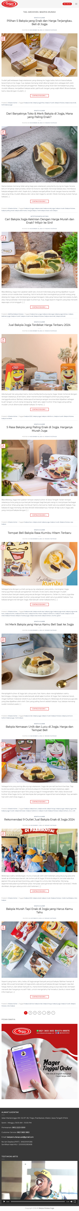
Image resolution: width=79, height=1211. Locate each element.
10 (48, 1013)
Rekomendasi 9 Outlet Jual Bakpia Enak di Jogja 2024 (39, 819)
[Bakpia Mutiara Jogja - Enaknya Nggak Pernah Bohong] (10, 3)
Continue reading (39, 95)
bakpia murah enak (27, 316)
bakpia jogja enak (59, 611)
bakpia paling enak (8, 210)
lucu (70, 811)
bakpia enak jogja (49, 208)
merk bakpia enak (43, 210)
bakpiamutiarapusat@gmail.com (20, 1137)
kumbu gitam (56, 615)
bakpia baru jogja (36, 314)
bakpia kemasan (20, 811)
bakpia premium (67, 716)
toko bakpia (53, 210)
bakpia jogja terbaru (61, 314)
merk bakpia (19, 718)
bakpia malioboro (47, 416)
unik (74, 811)
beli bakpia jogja (7, 105)
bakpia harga (51, 808)
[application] (39, 1182)
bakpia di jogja (29, 208)
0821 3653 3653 (23, 1132)
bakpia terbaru (46, 615)
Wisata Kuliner (39, 17)
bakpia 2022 (28, 416)
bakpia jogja (37, 416)
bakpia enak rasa (38, 611)
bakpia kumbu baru (21, 613)
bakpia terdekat (7, 418)
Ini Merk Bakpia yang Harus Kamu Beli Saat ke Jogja (39, 624)
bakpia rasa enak (70, 103)
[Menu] (76, 3)
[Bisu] (71, 1202)
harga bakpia (32, 210)
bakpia (26, 808)
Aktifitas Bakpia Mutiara (39, 216)
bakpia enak (28, 103)
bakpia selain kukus (21, 210)
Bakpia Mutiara (59, 103)
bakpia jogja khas (38, 103)
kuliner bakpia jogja (8, 718)
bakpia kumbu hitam (35, 613)
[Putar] (4, 1202)
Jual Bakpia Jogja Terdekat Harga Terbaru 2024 (40, 324)
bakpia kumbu (10, 613)
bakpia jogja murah (8, 811)
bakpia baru (28, 522)
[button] (39, 1182)
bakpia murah (49, 103)
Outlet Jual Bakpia (68, 898)
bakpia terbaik (60, 316)
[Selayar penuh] (75, 1202)
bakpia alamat (29, 1004)
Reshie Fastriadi (51, 30)
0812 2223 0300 (18, 1127)
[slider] (38, 1201)
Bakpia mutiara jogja (22, 615)
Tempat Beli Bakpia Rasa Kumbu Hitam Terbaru (39, 532)
